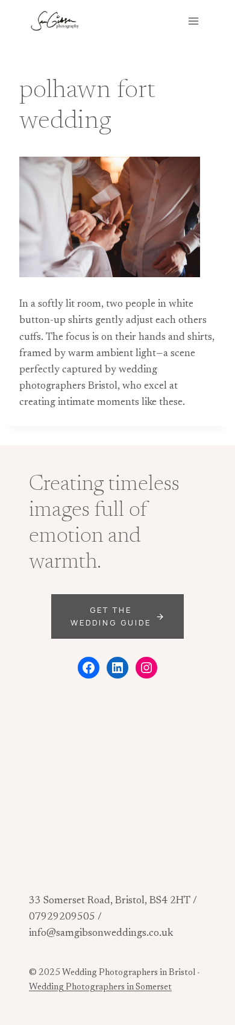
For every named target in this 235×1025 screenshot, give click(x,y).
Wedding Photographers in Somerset (100, 987)
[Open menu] (193, 20)
